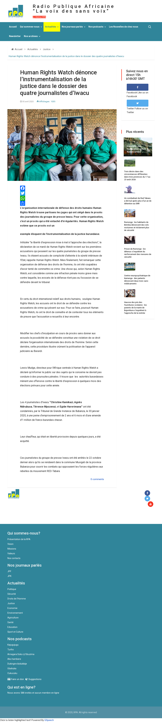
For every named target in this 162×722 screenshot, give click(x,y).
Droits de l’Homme (16, 598)
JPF (9, 571)
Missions (11, 548)
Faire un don (58, 517)
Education (12, 627)
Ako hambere (14, 659)
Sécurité (11, 594)
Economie (12, 608)
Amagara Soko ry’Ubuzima (20, 654)
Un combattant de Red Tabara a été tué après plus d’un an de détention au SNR (137, 201)
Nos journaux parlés (72, 26)
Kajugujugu (13, 644)
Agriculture (13, 617)
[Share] (62, 203)
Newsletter (15, 36)
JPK (9, 576)
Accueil (13, 26)
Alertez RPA (40, 17)
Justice (11, 603)
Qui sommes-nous (29, 26)
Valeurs (11, 553)
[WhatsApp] (62, 198)
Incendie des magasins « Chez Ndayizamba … (136, 149)
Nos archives (31, 36)
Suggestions (34, 679)
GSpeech (49, 720)
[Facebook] (148, 493)
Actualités (50, 26)
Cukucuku (12, 673)
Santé (10, 622)
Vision (10, 544)
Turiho (10, 649)
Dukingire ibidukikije (17, 663)
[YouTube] (151, 504)
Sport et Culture (15, 632)
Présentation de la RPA (18, 539)
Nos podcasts (95, 26)
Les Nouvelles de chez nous (123, 26)
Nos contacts (13, 558)
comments (98, 479)
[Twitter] (62, 193)
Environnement (15, 613)
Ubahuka (11, 668)
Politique (11, 589)
